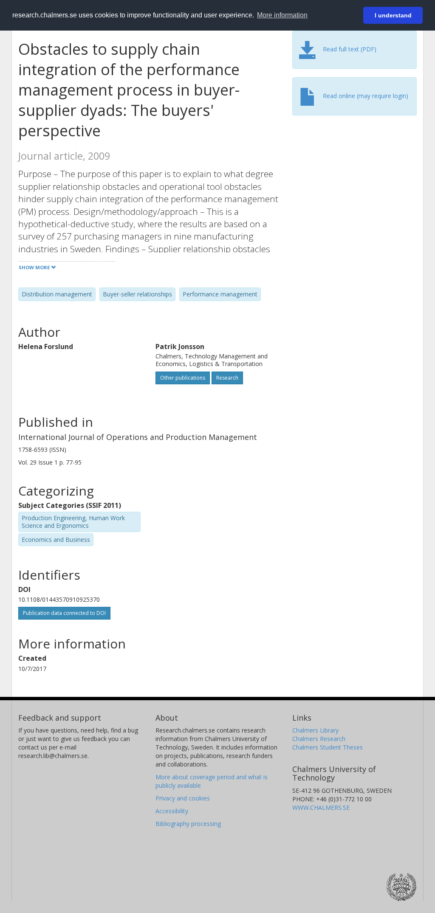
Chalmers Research (318, 739)
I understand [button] (393, 15)
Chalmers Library (315, 730)
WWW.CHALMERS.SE (321, 807)
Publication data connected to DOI (64, 613)
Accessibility (171, 811)
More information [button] (282, 15)
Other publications (182, 377)
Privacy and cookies (182, 798)
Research (227, 377)
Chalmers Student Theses (327, 747)
